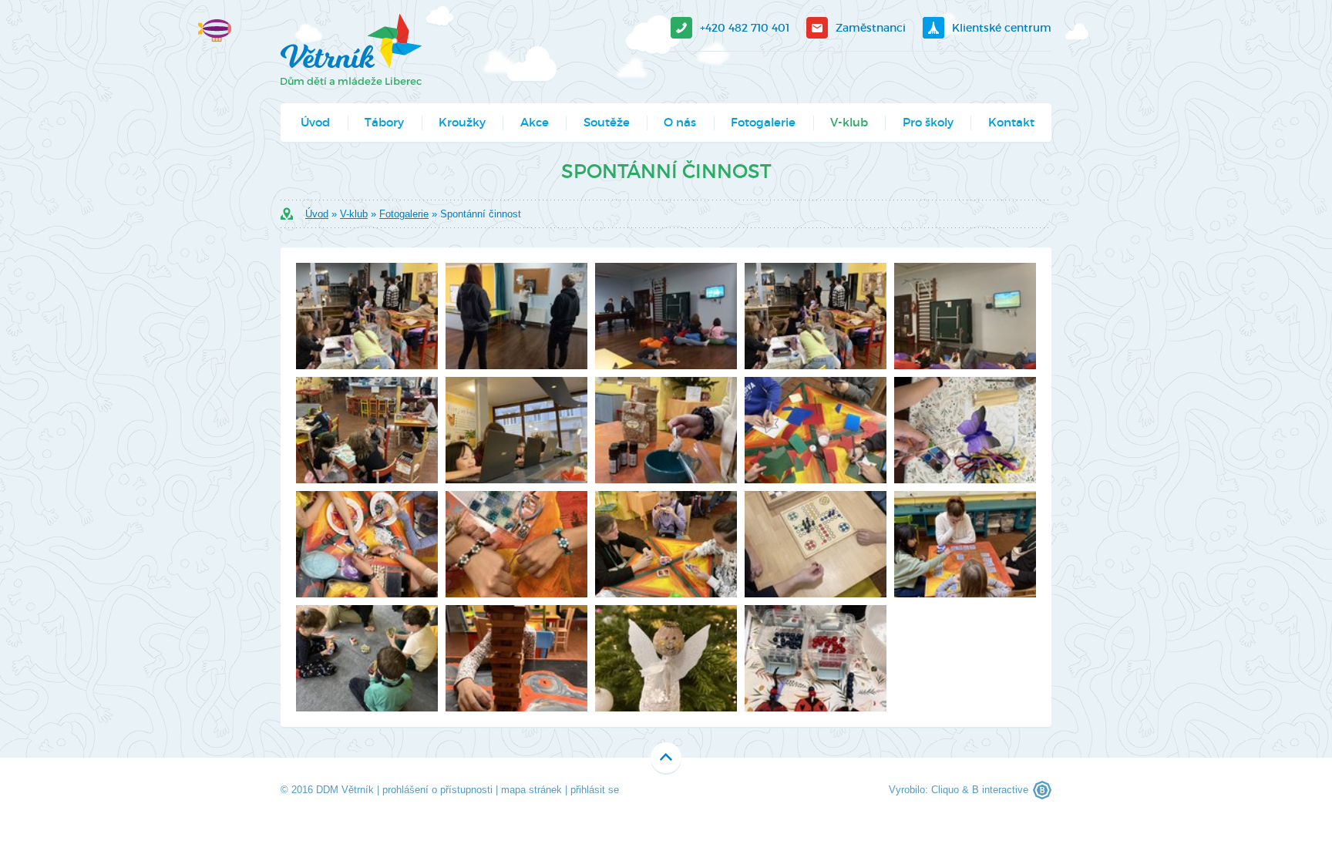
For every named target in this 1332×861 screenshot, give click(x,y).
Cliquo (945, 789)
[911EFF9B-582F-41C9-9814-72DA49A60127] (367, 316)
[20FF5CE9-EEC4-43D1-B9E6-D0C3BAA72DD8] (666, 430)
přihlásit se (594, 789)
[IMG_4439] (815, 544)
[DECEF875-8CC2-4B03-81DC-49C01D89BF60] (815, 316)
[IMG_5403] (965, 544)
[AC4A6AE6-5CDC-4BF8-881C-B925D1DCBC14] (666, 544)
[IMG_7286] (367, 544)
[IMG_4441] (965, 316)
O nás (680, 122)
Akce (534, 122)
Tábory (384, 122)
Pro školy (928, 122)
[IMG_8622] (516, 658)
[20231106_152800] (666, 316)
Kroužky (462, 122)
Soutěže (607, 122)
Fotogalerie (763, 122)
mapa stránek (531, 789)
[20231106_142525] (516, 316)
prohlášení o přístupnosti (437, 789)
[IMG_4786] (516, 430)
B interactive (1000, 789)
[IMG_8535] (516, 544)
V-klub (849, 122)
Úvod (315, 122)
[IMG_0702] (666, 658)
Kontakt (1011, 122)
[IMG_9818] (815, 658)
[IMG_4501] (367, 430)
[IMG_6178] (965, 430)
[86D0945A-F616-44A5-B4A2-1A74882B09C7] (815, 430)
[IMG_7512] (367, 658)
